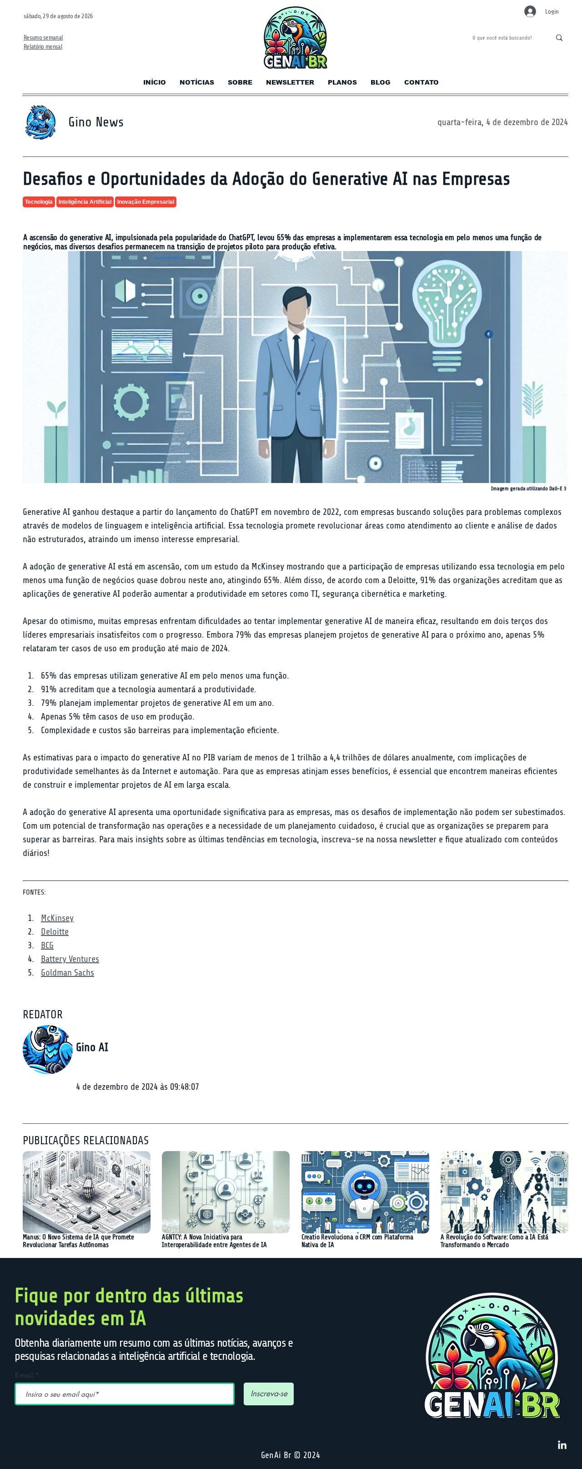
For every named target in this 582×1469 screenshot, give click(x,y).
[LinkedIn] (562, 1445)
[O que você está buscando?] (559, 37)
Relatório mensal (43, 46)
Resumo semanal (43, 37)
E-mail (24, 1375)
